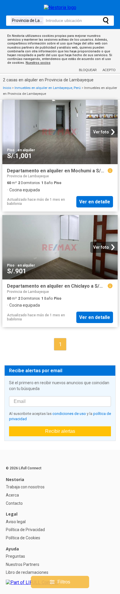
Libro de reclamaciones (27, 572)
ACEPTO (109, 70)
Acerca (12, 495)
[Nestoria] (60, 7)
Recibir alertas (60, 431)
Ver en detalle (94, 202)
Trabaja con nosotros (25, 487)
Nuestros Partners (22, 564)
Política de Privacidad (25, 529)
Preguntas (15, 556)
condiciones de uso (69, 413)
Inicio (7, 88)
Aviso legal (16, 521)
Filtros (63, 581)
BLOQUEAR (88, 70)
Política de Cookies (23, 537)
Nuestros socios (38, 63)
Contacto (14, 503)
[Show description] (110, 171)
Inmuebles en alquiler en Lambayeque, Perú (48, 88)
